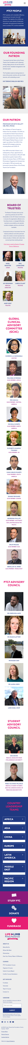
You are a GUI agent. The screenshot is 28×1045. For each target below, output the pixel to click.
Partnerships (6, 953)
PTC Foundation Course (9, 965)
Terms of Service (5, 1034)
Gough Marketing (11, 1041)
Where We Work (7, 950)
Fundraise (5, 983)
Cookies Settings (5, 1037)
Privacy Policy (4, 1031)
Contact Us (6, 992)
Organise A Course (8, 968)
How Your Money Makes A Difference (12, 956)
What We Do (6, 947)
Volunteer (5, 986)
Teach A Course (7, 989)
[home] (11, 3)
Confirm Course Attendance (10, 974)
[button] (24, 3)
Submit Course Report (8, 971)
